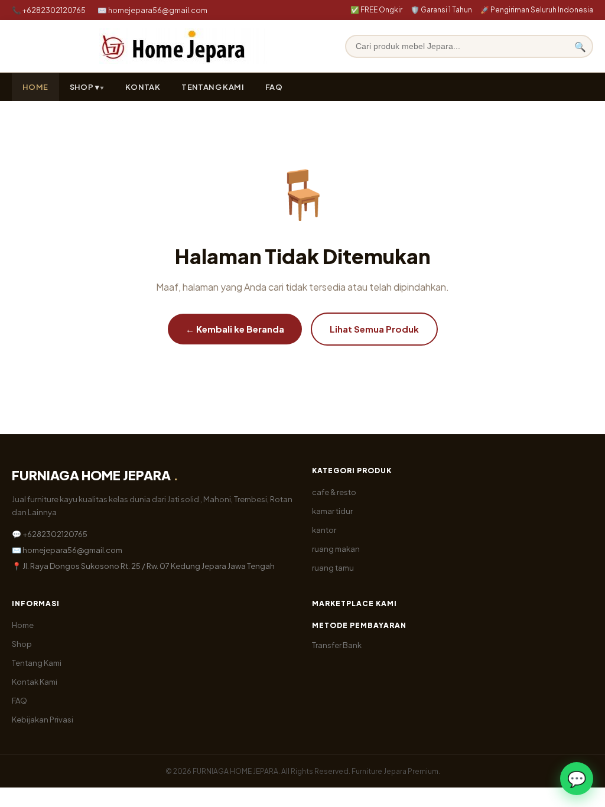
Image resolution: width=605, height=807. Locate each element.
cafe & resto (334, 492)
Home (23, 625)
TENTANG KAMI (212, 87)
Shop (22, 644)
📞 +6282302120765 (49, 10)
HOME (35, 87)
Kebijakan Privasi (42, 719)
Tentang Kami (36, 663)
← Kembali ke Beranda (235, 328)
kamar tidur (332, 511)
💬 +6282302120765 (49, 534)
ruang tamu (333, 567)
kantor (324, 530)
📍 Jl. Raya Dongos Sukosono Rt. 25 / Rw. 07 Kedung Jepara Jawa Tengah (143, 566)
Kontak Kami (34, 681)
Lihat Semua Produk (374, 328)
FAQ (273, 87)
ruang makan (336, 549)
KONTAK (142, 87)
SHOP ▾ (84, 87)
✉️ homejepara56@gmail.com (152, 10)
